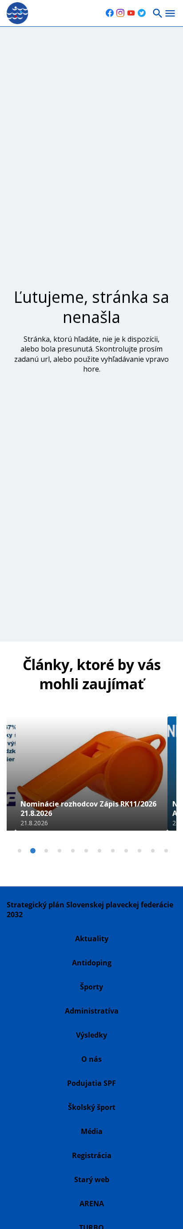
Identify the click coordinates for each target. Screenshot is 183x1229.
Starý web (91, 1179)
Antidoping (91, 963)
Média (92, 1131)
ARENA (92, 1203)
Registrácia (91, 1155)
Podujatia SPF (91, 1083)
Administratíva (92, 1011)
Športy (91, 987)
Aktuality (91, 938)
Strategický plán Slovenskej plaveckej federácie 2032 (90, 909)
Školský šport (91, 1107)
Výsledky (91, 1035)
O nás (91, 1059)
